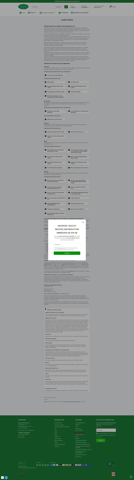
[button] (6, 477)
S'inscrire (67, 253)
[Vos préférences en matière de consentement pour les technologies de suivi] (2, 477)
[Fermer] (83, 222)
